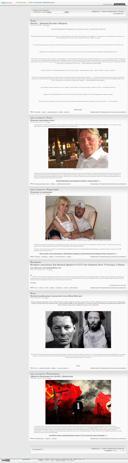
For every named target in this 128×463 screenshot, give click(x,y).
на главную (46, 459)
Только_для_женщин (36, 117)
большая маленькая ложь (42, 184)
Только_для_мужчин (36, 374)
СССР (47, 287)
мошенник (45, 256)
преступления (73, 287)
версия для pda (70, 460)
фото (71, 459)
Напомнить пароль (49, 2)
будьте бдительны (60, 256)
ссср (36, 368)
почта (52, 459)
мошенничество (39, 438)
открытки (75, 459)
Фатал (50, 117)
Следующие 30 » (118, 13)
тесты (80, 459)
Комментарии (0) (95, 112)
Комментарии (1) (95, 184)
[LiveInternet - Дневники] (8, 2)
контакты (52, 460)
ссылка (47, 25)
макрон (61, 112)
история (65, 287)
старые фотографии (44, 368)
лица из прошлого (63, 368)
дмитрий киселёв (52, 112)
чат (83, 459)
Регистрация (38, 2)
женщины (59, 287)
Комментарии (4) (95, 256)
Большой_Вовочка (53, 374)
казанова (37, 256)
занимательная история (63, 184)
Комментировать (105, 112)
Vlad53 (34, 21)
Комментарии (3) (95, 438)
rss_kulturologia (36, 262)
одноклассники (64, 459)
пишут (44, 112)
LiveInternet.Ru (26, 459)
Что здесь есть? (21, 2)
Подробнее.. (33, 282)
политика (37, 112)
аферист (66, 112)
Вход (32, 2)
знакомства (57, 459)
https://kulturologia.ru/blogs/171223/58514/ (118, 285)
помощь (47, 460)
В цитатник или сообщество (118, 112)
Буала (34, 293)
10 (123, 450)
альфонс (69, 256)
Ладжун (41, 287)
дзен (36, 287)
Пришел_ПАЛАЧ (53, 189)
